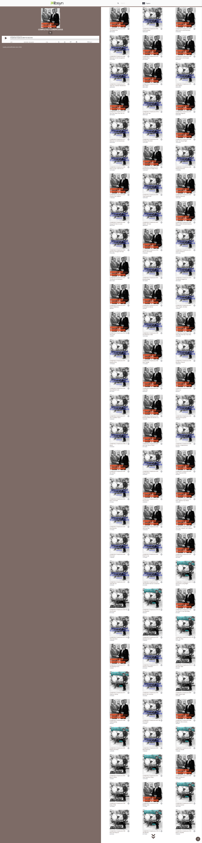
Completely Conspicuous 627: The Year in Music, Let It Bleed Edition (184, 528)
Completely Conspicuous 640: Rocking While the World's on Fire (151, 417)
